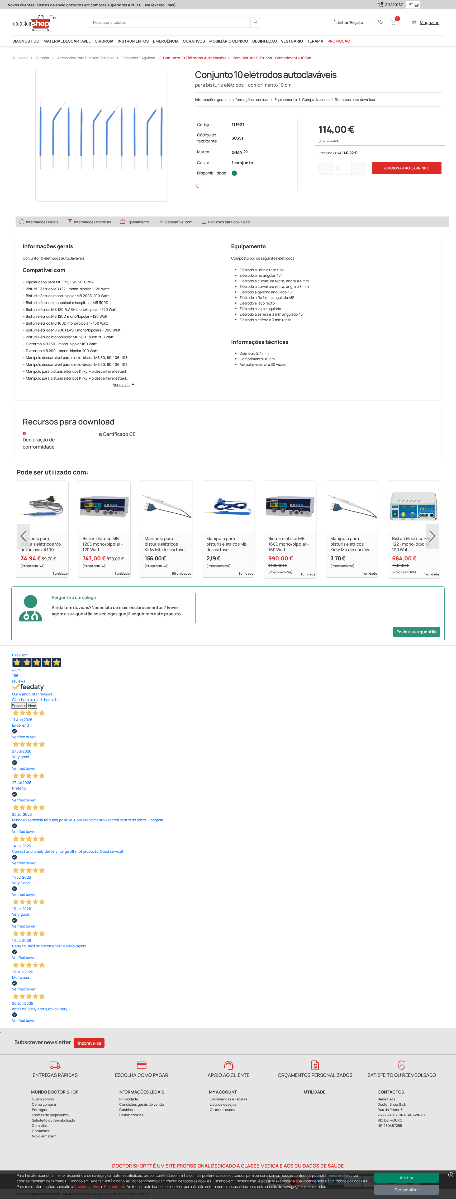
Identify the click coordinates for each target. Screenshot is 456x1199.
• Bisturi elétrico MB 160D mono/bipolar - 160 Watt (65, 323)
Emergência (166, 41)
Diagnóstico (25, 41)
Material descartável (67, 41)
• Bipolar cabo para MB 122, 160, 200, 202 (58, 281)
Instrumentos (133, 41)
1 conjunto (242, 162)
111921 (238, 124)
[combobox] (409, 4)
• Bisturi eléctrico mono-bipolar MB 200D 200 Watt (66, 295)
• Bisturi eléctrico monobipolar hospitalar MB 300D (65, 302)
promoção (338, 41)
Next (32, 705)
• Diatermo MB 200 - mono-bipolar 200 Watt (60, 350)
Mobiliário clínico (228, 41)
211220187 (394, 4)
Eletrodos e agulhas (138, 57)
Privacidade (114, 1186)
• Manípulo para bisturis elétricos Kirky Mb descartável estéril (74, 371)
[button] (417, 4)
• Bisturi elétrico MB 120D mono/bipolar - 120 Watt (65, 316)
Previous (19, 705)
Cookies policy (87, 1186)
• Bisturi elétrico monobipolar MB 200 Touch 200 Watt (68, 336)
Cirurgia (104, 41)
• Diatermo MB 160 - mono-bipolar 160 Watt (60, 343)
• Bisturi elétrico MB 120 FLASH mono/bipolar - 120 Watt (70, 309)
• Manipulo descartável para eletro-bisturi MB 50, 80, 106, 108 (75, 357)
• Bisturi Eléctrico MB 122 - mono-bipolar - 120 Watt (66, 288)
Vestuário (292, 41)
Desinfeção (264, 41)
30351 (237, 138)
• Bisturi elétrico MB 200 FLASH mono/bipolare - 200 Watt (72, 330)
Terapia (315, 41)
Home (19, 57)
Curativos (194, 41)
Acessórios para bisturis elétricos (85, 57)
